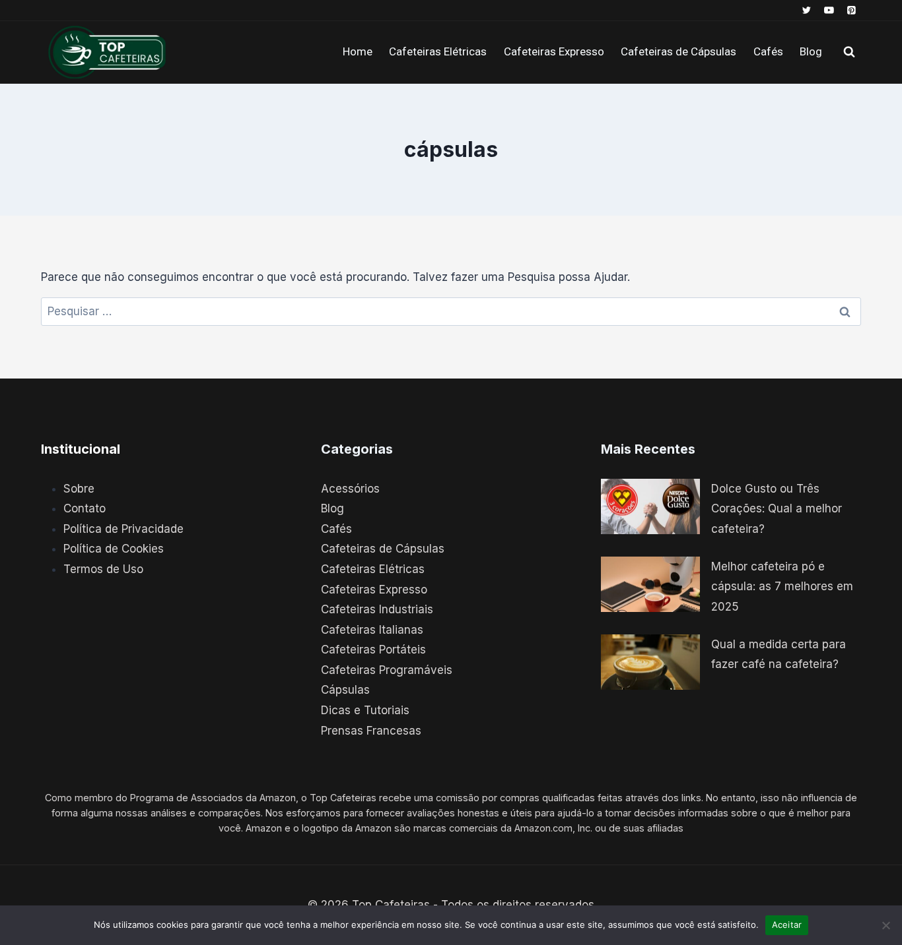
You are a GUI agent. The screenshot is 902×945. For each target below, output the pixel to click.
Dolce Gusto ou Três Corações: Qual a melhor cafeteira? (776, 508)
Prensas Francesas (371, 730)
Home (357, 51)
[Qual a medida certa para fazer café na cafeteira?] (650, 662)
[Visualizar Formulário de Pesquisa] (849, 52)
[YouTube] (829, 10)
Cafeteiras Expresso (554, 51)
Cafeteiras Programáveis (386, 670)
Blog (811, 51)
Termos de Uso (103, 569)
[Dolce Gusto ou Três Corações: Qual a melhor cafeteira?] (650, 507)
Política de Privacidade (123, 528)
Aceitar (787, 924)
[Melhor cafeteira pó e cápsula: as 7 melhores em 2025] (650, 585)
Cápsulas (345, 689)
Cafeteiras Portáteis (373, 649)
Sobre (78, 488)
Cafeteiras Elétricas (438, 51)
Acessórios (350, 488)
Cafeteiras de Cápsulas (678, 51)
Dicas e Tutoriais (365, 710)
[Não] (885, 925)
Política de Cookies (113, 548)
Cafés (768, 51)
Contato (84, 508)
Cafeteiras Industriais (377, 609)
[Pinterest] (851, 10)
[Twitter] (806, 10)
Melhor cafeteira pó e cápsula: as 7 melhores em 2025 (782, 586)
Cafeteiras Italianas (372, 629)
